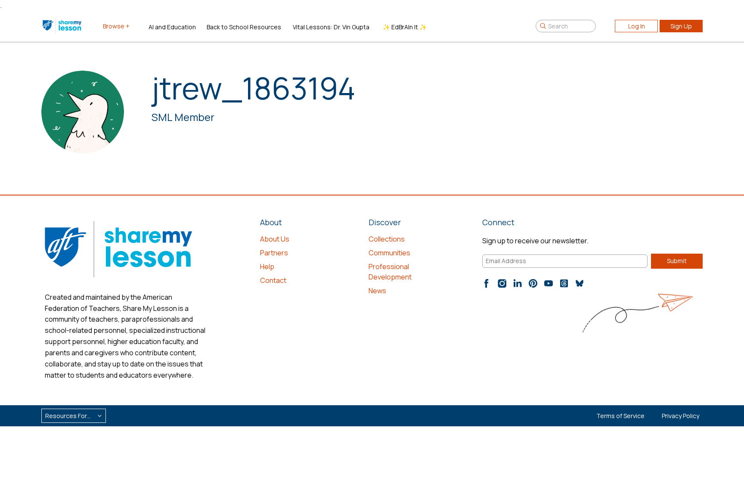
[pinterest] (533, 283)
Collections (387, 239)
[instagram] (502, 283)
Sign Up (681, 26)
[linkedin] (517, 283)
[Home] (62, 25)
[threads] (564, 283)
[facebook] (486, 283)
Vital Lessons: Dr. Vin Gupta (331, 27)
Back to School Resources (244, 27)
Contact (273, 280)
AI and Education (172, 27)
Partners (274, 253)
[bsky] (579, 283)
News (377, 290)
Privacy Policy (680, 416)
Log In (636, 26)
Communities (389, 253)
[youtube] (548, 283)
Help (267, 266)
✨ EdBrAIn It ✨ (405, 27)
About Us (274, 239)
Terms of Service (620, 416)
